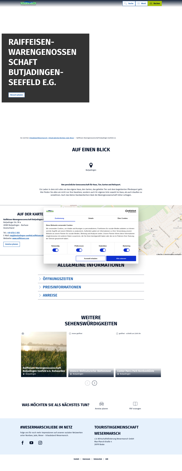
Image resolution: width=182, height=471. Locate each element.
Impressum (86, 459)
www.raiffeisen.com (20, 238)
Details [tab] (91, 218)
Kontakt (76, 459)
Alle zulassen (121, 258)
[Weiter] (94, 383)
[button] (16, 94)
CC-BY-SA (112, 359)
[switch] (79, 250)
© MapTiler (159, 254)
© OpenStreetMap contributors (172, 254)
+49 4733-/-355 (13, 233)
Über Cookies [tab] (123, 218)
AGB (106, 459)
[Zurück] (87, 383)
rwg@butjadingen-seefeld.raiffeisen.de (26, 235)
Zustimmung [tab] (59, 218)
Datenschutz (98, 459)
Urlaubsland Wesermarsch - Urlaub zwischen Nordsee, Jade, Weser (51, 138)
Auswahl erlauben (90, 258)
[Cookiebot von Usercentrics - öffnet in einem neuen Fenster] (127, 211)
